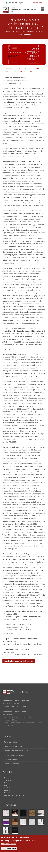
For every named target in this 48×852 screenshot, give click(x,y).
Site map (7, 793)
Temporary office (10, 742)
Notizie (6, 783)
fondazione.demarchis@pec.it (14, 712)
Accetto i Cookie (9, 849)
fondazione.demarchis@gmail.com (16, 701)
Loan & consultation (11, 764)
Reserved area (37, 3)
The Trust (7, 780)
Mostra (22, 71)
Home (8, 32)
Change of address (11, 759)
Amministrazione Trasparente (15, 795)
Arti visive (29, 71)
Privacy (7, 790)
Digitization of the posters (13, 746)
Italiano (11, 3)
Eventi (37, 68)
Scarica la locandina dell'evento (18, 661)
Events (6, 785)
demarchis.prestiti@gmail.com (14, 706)
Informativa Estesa (8, 843)
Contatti (7, 788)
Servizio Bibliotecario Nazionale (16, 751)
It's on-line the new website (14, 755)
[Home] (19, 9)
